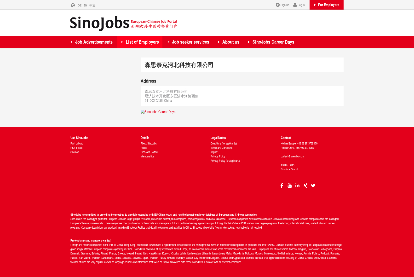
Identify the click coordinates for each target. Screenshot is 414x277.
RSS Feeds (76, 148)
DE (79, 5)
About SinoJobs (149, 143)
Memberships (147, 156)
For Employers (328, 4)
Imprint (214, 152)
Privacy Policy (218, 156)
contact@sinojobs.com (292, 156)
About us (230, 41)
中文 (92, 5)
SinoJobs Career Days (273, 41)
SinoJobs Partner (149, 152)
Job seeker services (190, 41)
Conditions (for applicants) (224, 143)
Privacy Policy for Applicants (225, 161)
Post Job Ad (76, 143)
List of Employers (142, 41)
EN (85, 5)
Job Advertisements (94, 41)
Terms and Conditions (221, 148)
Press (144, 148)
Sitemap (74, 152)
